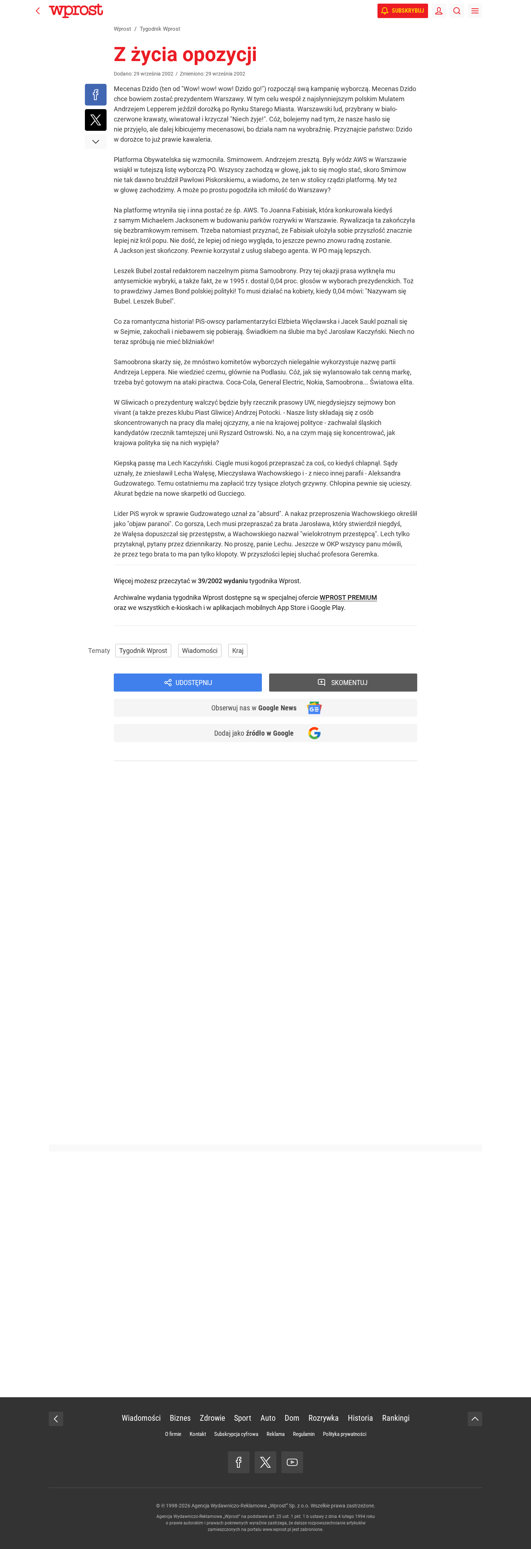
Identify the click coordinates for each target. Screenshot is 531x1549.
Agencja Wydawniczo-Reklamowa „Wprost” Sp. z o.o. (250, 1506)
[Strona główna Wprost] (76, 11)
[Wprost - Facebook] (239, 1462)
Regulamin (304, 1434)
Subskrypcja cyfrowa (236, 1434)
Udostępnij (194, 682)
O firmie (173, 1434)
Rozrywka (323, 1418)
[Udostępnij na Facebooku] (96, 95)
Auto (268, 1418)
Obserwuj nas (254, 707)
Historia (360, 1418)
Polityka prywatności (344, 1434)
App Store (291, 607)
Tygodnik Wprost (143, 650)
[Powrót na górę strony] (475, 1419)
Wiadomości (199, 650)
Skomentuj (349, 682)
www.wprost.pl (277, 1529)
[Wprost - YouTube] (292, 1462)
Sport (242, 1418)
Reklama (276, 1434)
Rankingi (396, 1418)
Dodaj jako (254, 733)
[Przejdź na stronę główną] (38, 11)
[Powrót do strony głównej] (56, 1419)
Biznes (180, 1418)
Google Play (327, 607)
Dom (292, 1418)
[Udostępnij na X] (96, 120)
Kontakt (198, 1434)
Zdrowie (212, 1418)
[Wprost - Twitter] (265, 1462)
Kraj (237, 650)
